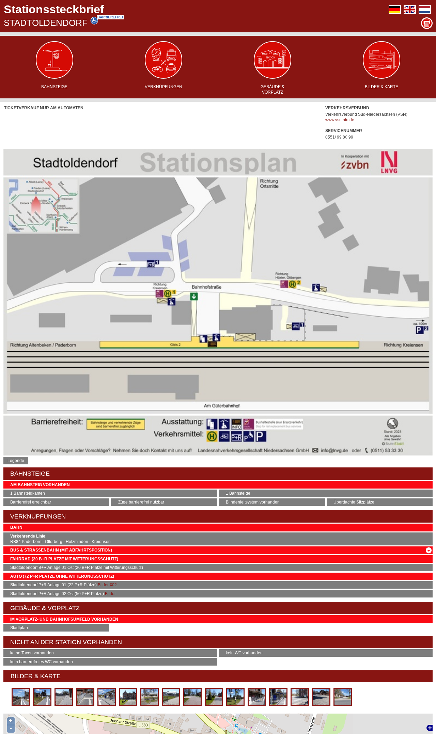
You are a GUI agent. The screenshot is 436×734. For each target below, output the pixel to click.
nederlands (425, 9)
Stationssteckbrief (54, 9)
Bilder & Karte (381, 86)
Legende (15, 460)
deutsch (395, 9)
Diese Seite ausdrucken (427, 23)
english (410, 9)
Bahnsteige (54, 86)
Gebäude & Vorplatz (272, 89)
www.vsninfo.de (339, 119)
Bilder (103, 585)
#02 (113, 585)
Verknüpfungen (163, 86)
